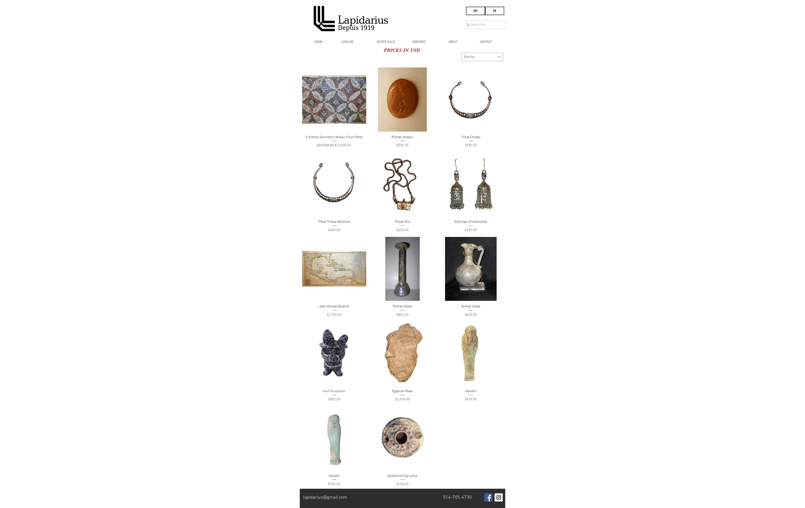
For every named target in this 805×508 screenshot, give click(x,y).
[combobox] (482, 57)
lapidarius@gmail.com (325, 497)
